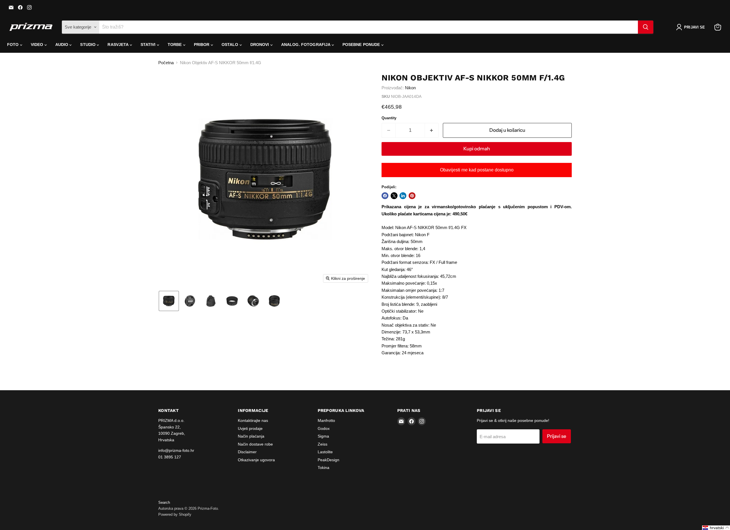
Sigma (323, 436)
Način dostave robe (255, 444)
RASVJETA (118, 44)
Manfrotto (326, 420)
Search (164, 502)
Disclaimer (247, 452)
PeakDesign (328, 460)
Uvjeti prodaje (250, 428)
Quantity (389, 118)
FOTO (13, 44)
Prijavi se (556, 436)
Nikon (410, 87)
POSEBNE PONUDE (361, 44)
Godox (324, 428)
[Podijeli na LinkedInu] (403, 195)
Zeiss (322, 444)
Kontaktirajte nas (253, 420)
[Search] (645, 27)
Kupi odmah (476, 148)
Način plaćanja (251, 436)
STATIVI (149, 44)
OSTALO (231, 44)
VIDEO (37, 44)
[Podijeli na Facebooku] (385, 195)
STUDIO (88, 44)
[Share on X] (394, 195)
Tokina (323, 467)
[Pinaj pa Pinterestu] (412, 195)
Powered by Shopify (174, 514)
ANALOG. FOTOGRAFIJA (306, 44)
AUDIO (62, 44)
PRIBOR (202, 44)
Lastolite (325, 452)
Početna (166, 62)
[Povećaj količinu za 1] (432, 130)
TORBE (175, 44)
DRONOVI (260, 44)
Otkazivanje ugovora (256, 460)
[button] (691, 27)
